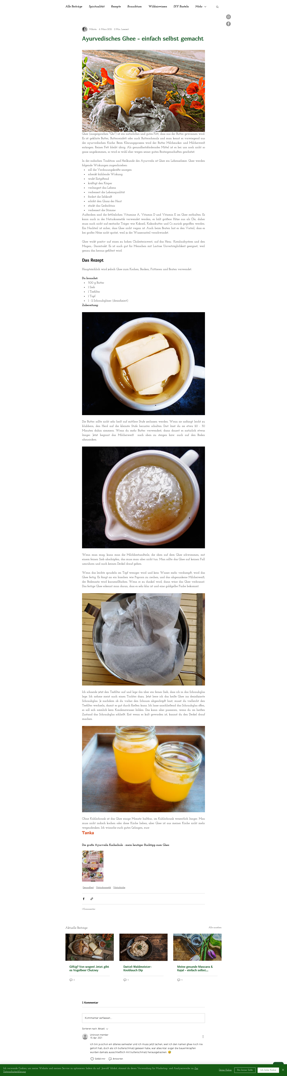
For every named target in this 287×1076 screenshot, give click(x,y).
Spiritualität (96, 6)
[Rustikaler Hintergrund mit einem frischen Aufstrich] (143, 947)
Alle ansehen (215, 927)
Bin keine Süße (245, 1070)
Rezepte (116, 6)
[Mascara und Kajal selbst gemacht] (197, 947)
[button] (217, 6)
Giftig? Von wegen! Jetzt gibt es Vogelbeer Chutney (89, 968)
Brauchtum (134, 6)
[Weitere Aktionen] (203, 1037)
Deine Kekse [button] (225, 1070)
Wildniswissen (157, 6)
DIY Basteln (181, 6)
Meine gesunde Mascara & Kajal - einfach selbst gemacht (195, 968)
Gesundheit (88, 887)
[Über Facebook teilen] (83, 898)
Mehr (198, 6)
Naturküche (119, 887)
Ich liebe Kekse (268, 1070)
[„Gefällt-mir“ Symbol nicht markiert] (92, 1059)
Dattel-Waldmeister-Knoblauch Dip (137, 968)
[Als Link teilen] (91, 898)
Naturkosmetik (103, 887)
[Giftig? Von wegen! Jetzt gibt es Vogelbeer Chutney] (89, 947)
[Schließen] (283, 1070)
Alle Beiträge (73, 6)
